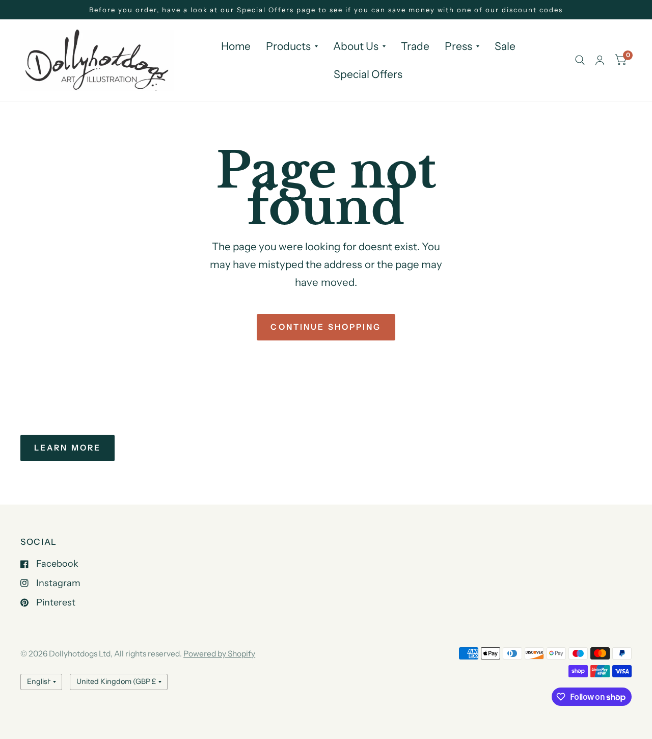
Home (236, 46)
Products (288, 46)
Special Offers (368, 74)
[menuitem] (235, 46)
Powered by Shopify (219, 653)
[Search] (580, 60)
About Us (355, 46)
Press (458, 46)
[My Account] (600, 60)
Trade (415, 46)
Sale (505, 46)
